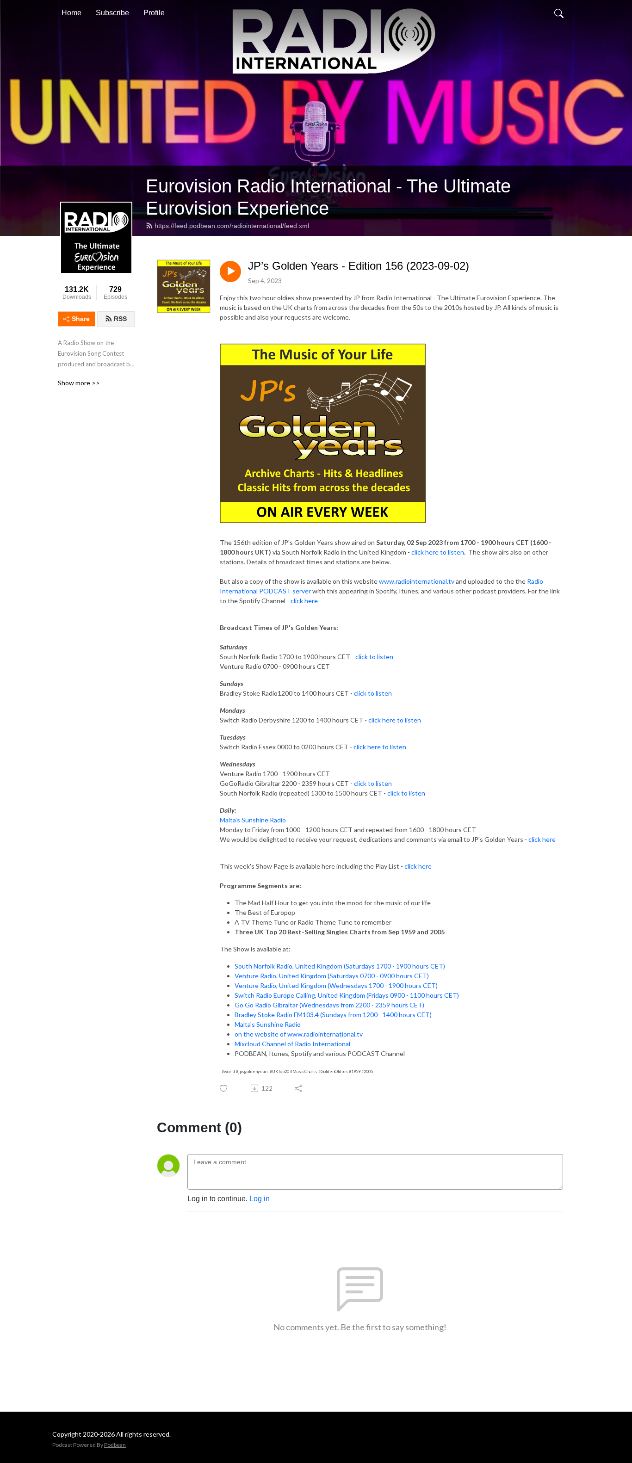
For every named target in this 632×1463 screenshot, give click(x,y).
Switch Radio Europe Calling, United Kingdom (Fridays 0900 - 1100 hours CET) (347, 995)
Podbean (115, 1444)
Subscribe (112, 13)
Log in (259, 1199)
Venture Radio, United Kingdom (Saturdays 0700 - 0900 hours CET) (332, 976)
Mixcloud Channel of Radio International (292, 1044)
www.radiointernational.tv (416, 581)
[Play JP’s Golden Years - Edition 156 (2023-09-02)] (230, 271)
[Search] (559, 13)
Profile (154, 13)
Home (71, 13)
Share (81, 318)
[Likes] (224, 1088)
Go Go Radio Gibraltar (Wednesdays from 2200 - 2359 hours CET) (329, 1005)
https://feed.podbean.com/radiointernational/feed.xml (232, 225)
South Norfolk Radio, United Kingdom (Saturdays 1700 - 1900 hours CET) (340, 966)
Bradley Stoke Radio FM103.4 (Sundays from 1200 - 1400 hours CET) (333, 1015)
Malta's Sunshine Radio (253, 820)
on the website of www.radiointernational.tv (299, 1034)
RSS (120, 318)
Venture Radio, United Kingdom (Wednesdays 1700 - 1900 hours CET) (336, 985)
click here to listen (437, 552)
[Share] (299, 1088)
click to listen (374, 657)
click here (304, 601)
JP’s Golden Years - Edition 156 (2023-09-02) (358, 265)
